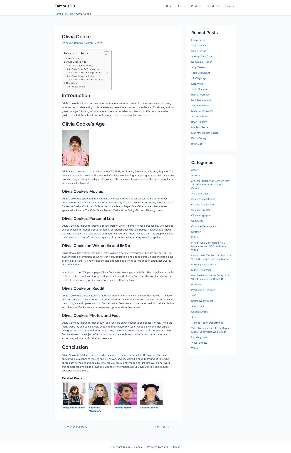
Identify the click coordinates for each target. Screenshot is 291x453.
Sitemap (175, 446)
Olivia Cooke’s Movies (82, 65)
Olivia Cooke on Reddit (83, 76)
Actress (182, 6)
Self (193, 295)
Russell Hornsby (200, 94)
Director (229, 6)
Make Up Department (203, 264)
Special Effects (200, 311)
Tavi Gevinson (199, 45)
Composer (197, 220)
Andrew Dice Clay (201, 56)
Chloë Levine (198, 50)
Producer (196, 6)
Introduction (72, 58)
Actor (194, 169)
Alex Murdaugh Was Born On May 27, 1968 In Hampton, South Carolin (210, 184)
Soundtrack (213, 6)
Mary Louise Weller (202, 110)
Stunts (195, 317)
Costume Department (203, 226)
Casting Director (200, 209)
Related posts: (78, 86)
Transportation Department (207, 322)
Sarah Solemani (200, 105)
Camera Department (203, 199)
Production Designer (203, 289)
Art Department (200, 193)
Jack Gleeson (199, 89)
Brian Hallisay (199, 121)
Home (169, 6)
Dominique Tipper (201, 61)
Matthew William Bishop (205, 132)
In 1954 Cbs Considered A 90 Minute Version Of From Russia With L (208, 246)
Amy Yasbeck (199, 67)
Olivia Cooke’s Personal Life (85, 69)
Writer (194, 348)
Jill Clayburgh (199, 78)
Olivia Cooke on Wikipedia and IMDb (89, 72)
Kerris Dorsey (199, 138)
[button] (105, 53)
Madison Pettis (199, 127)
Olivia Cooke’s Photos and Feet (87, 79)
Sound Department (202, 300)
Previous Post (77, 426)
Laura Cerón (198, 40)
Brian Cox (196, 143)
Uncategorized (199, 337)
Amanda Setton (200, 116)
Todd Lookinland (201, 72)
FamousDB (65, 6)
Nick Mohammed (201, 100)
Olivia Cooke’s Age (76, 61)
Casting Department (203, 204)
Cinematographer (201, 215)
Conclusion (72, 83)
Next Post (162, 426)
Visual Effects (199, 342)
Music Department (201, 269)
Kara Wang (197, 83)
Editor (194, 237)
